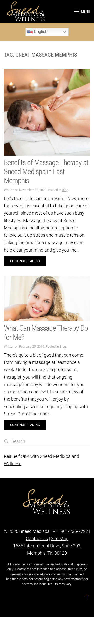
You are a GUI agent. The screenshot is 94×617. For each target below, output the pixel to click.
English (40, 31)
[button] (82, 11)
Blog (65, 190)
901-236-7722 (74, 531)
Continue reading (25, 261)
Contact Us (37, 538)
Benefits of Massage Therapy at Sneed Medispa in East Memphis (46, 171)
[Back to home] (26, 11)
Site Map (59, 538)
